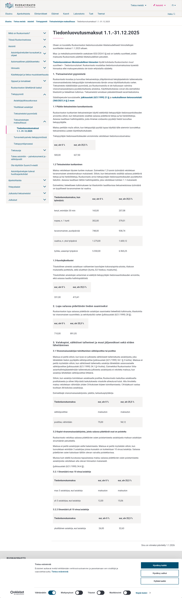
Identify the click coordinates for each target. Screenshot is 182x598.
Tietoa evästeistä (60, 571)
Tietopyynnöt (41, 21)
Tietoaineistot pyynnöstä (25, 113)
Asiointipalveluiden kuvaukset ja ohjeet (26, 54)
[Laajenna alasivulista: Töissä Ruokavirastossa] (45, 39)
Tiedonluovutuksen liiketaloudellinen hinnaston (75, 62)
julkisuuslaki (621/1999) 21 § (95, 97)
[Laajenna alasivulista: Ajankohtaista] (45, 180)
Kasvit (66, 14)
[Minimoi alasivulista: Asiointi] (45, 46)
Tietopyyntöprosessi (23, 144)
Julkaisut (12, 200)
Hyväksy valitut (160, 573)
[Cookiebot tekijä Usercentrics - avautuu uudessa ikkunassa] (17, 593)
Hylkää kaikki (160, 581)
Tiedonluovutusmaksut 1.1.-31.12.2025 (28, 129)
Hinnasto (15, 68)
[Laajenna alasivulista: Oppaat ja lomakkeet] (45, 81)
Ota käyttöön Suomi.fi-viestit (24, 165)
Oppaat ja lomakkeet (21, 81)
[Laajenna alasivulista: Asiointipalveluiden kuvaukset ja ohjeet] (45, 53)
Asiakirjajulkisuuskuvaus (25, 100)
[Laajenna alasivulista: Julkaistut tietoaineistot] (45, 193)
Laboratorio (79, 14)
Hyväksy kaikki (160, 565)
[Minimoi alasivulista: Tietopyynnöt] (45, 94)
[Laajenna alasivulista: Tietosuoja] (45, 150)
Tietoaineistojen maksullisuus (62, 21)
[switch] (79, 593)
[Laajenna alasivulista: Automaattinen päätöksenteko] (45, 61)
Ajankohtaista (23, 14)
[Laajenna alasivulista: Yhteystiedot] (45, 186)
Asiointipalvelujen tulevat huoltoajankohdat (23, 172)
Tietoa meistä (137, 5)
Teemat (101, 14)
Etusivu (8, 14)
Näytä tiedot (141, 593)
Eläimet (55, 14)
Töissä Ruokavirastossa (19, 40)
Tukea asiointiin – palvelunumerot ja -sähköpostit (28, 158)
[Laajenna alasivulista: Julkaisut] (45, 199)
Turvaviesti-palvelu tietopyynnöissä (30, 137)
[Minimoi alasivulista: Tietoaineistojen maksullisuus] (45, 121)
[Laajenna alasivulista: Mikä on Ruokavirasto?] (45, 33)
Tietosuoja (16, 150)
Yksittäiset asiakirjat (23, 107)
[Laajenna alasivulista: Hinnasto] (45, 68)
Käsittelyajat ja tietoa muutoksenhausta (29, 74)
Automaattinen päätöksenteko (25, 61)
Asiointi (159, 5)
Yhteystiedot (14, 187)
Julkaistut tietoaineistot (19, 193)
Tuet (91, 14)
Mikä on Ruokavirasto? (19, 33)
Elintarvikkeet (41, 14)
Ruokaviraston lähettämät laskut (26, 87)
